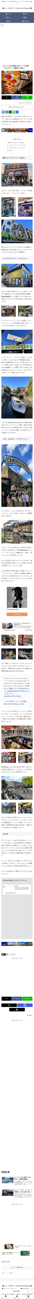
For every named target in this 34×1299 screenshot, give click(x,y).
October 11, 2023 (18, 704)
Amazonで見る (17, 614)
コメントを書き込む (17, 1267)
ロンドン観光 (11, 954)
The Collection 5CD (13, 609)
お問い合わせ (26, 1288)
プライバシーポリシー (9, 1288)
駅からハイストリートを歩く (16, 142)
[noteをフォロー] (17, 1009)
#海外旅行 (17, 691)
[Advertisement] (17, 44)
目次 (14, 139)
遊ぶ (4, 954)
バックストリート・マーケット (17, 145)
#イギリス (15, 688)
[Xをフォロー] (9, 1005)
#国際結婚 (10, 691)
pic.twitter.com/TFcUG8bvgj (12, 696)
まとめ (10, 150)
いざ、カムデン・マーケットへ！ (17, 147)
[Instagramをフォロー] (25, 1005)
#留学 (22, 691)
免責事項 (17, 1291)
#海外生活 (22, 688)
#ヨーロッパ (10, 693)
